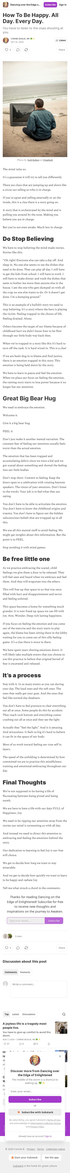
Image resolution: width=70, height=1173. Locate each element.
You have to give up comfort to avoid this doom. (27, 1033)
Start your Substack (26, 1157)
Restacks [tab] (25, 972)
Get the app (52, 1157)
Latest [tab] (15, 1014)
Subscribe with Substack (37, 1112)
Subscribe (50, 4)
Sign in (63, 4)
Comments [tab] (11, 972)
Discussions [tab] (28, 1014)
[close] (60, 1056)
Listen (62, 40)
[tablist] (17, 972)
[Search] (63, 1014)
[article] (35, 1034)
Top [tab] (7, 1014)
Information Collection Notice (46, 1123)
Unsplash (48, 160)
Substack (18, 1165)
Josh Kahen (33, 160)
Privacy (31, 1149)
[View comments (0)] (18, 49)
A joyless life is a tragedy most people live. (25, 1025)
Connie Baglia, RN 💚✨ (23, 38)
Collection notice (55, 1149)
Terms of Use (53, 1119)
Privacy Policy (37, 1126)
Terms (40, 1149)
